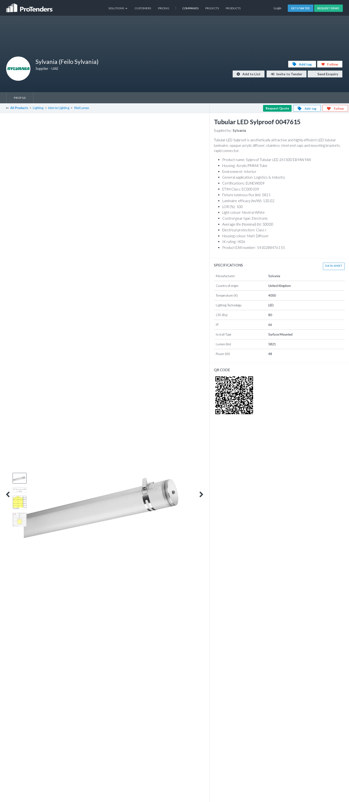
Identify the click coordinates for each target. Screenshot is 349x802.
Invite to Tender (289, 74)
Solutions (116, 8)
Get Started (300, 8)
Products (233, 8)
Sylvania (239, 130)
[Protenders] (30, 6)
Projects (212, 8)
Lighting (38, 108)
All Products (19, 108)
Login (278, 8)
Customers (143, 8)
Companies (190, 8)
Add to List (251, 74)
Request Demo (328, 8)
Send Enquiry (327, 74)
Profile (20, 98)
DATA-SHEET (334, 265)
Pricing (163, 8)
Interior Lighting (58, 108)
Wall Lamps (81, 108)
